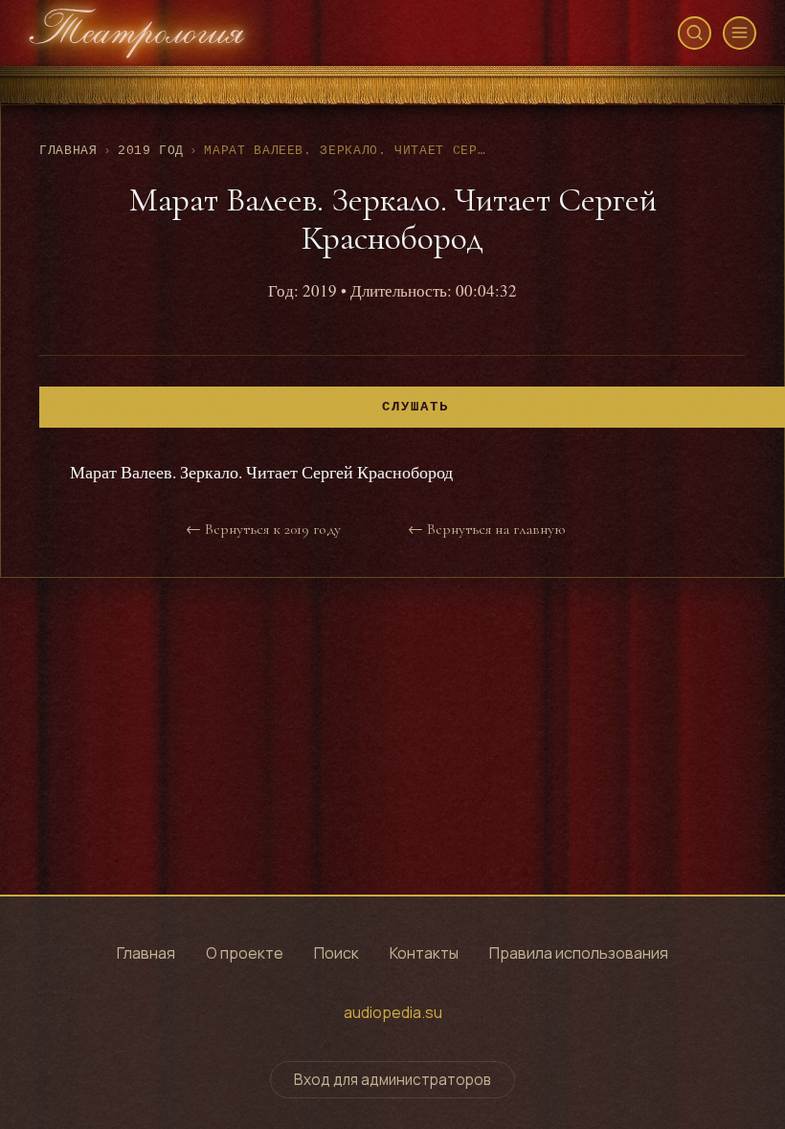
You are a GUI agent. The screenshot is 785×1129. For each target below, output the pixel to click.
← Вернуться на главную (486, 529)
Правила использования (578, 952)
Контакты (424, 952)
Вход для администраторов (392, 1080)
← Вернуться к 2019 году (263, 529)
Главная (68, 151)
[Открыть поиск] (694, 33)
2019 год (151, 151)
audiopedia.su (393, 1012)
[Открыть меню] (739, 33)
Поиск (336, 952)
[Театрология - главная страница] (137, 33)
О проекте (244, 952)
